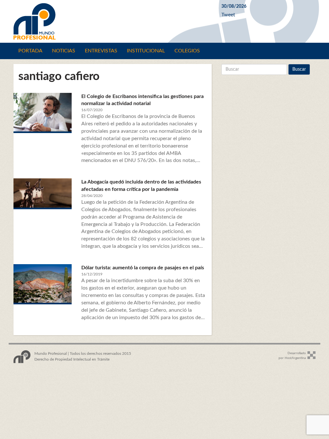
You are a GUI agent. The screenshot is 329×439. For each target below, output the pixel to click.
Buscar (299, 69)
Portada (30, 50)
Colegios (187, 50)
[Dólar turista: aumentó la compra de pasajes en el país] (42, 283)
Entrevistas (101, 50)
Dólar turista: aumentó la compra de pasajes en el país (142, 267)
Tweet (228, 14)
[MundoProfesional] (112, 21)
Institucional (146, 50)
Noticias (63, 50)
